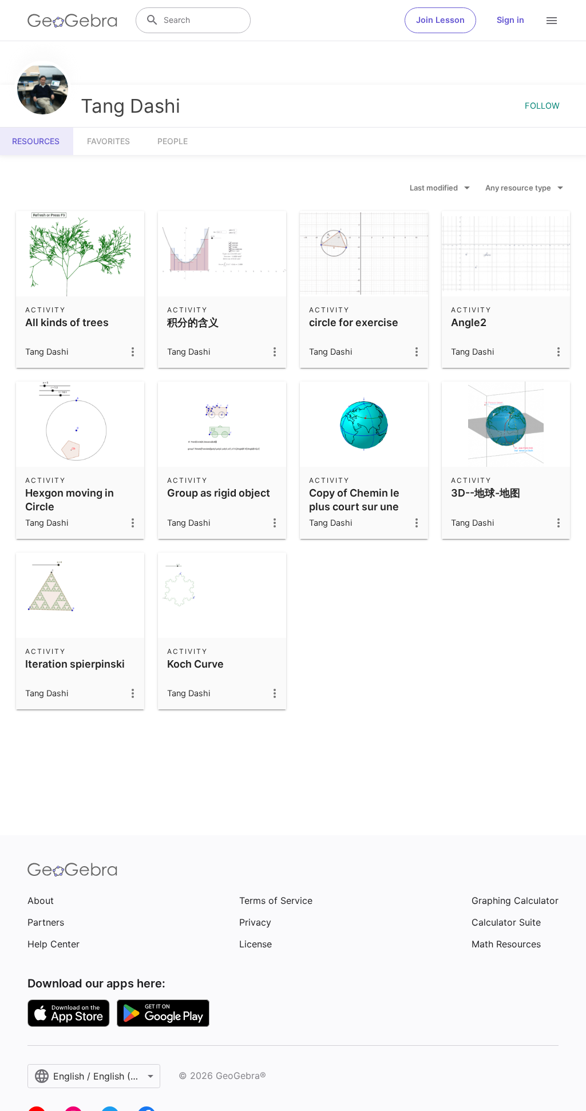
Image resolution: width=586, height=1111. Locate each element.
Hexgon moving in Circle (69, 499)
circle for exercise (353, 322)
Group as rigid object (218, 493)
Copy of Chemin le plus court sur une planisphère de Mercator (354, 513)
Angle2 (468, 322)
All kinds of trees (67, 322)
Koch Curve (195, 664)
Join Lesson (440, 20)
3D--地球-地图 (485, 493)
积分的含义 (193, 322)
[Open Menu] (552, 20)
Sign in (510, 20)
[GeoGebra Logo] (72, 20)
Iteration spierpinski (75, 664)
